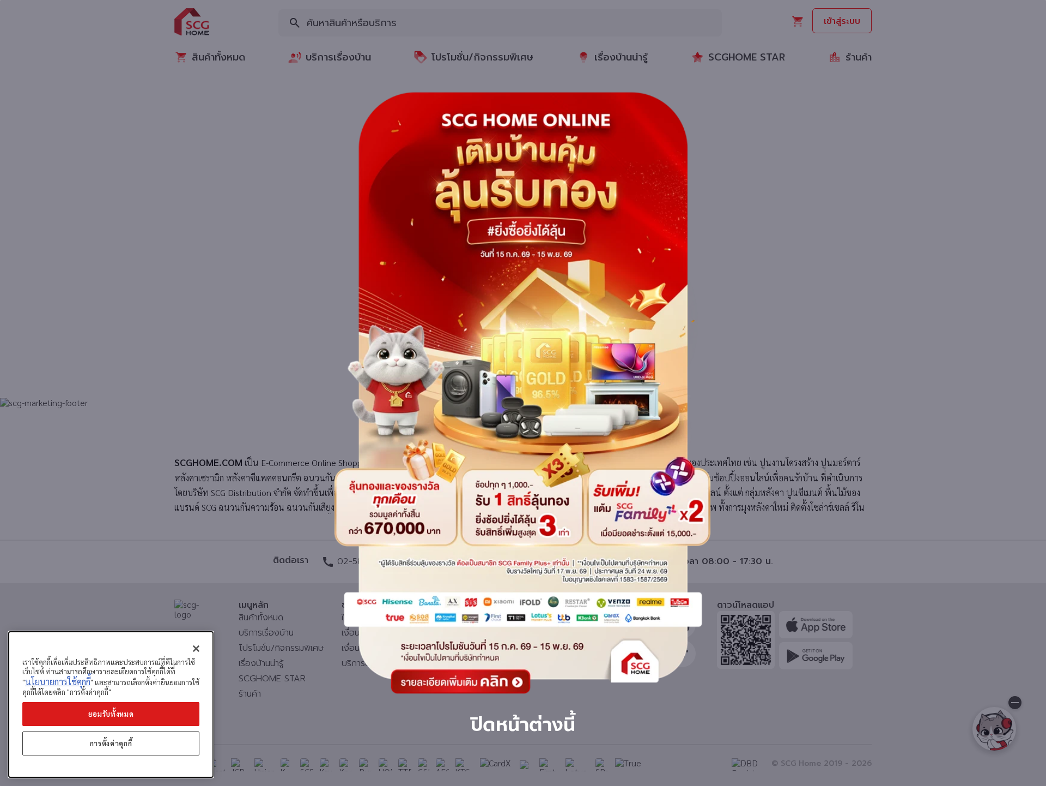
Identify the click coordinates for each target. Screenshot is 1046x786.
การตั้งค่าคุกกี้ (111, 743)
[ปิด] (196, 648)
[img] (523, 393)
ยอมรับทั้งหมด (111, 713)
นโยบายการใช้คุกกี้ (57, 681)
